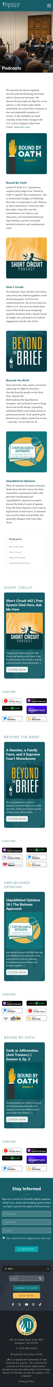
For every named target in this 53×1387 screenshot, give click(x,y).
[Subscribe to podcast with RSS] (36, 718)
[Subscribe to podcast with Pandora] (12, 718)
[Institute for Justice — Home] (11, 5)
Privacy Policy (26, 1381)
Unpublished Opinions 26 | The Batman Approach (23, 904)
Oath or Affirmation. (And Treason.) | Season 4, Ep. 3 (22, 1054)
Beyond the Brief (17, 380)
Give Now (26, 1295)
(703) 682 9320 (28, 1348)
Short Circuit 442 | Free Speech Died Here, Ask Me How (24, 605)
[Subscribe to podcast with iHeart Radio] (12, 864)
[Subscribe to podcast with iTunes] (36, 700)
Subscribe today (22, 127)
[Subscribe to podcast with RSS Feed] (36, 864)
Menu (10, 1269)
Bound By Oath (16, 182)
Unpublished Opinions (20, 481)
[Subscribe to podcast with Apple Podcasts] (12, 849)
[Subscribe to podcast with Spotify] (12, 708)
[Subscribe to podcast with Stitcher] (12, 1018)
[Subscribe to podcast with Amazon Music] (36, 709)
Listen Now (17, 669)
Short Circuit (15, 287)
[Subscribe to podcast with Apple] (12, 1003)
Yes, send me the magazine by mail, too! (28, 1238)
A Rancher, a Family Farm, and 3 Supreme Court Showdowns (23, 754)
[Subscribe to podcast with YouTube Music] (12, 700)
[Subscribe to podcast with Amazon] (12, 857)
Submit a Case (26, 1287)
